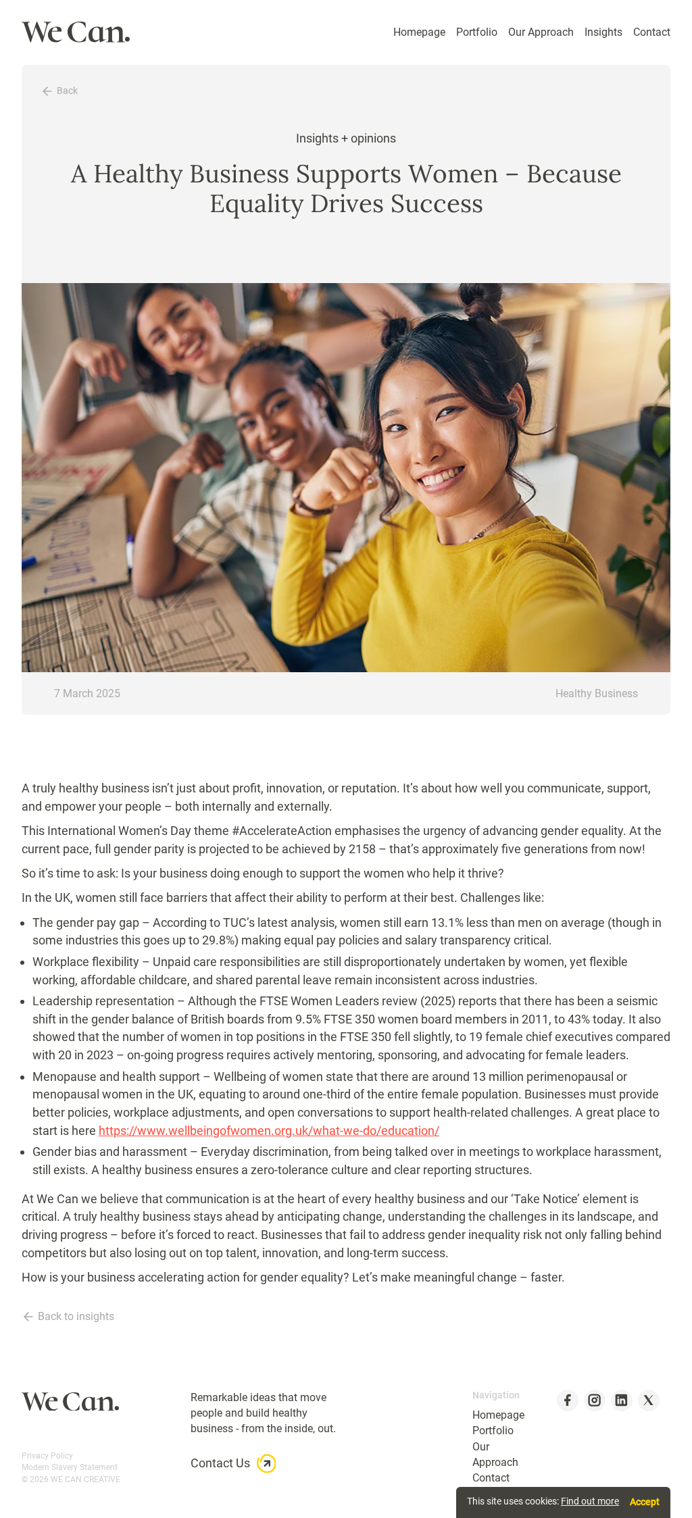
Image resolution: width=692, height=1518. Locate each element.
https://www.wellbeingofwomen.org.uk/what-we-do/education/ (269, 1130)
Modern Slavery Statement (70, 1467)
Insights (603, 32)
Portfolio (476, 32)
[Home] (76, 32)
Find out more (590, 1501)
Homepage (419, 32)
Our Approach (541, 32)
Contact (651, 32)
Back (67, 91)
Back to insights (76, 1316)
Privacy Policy (47, 1456)
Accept (645, 1502)
